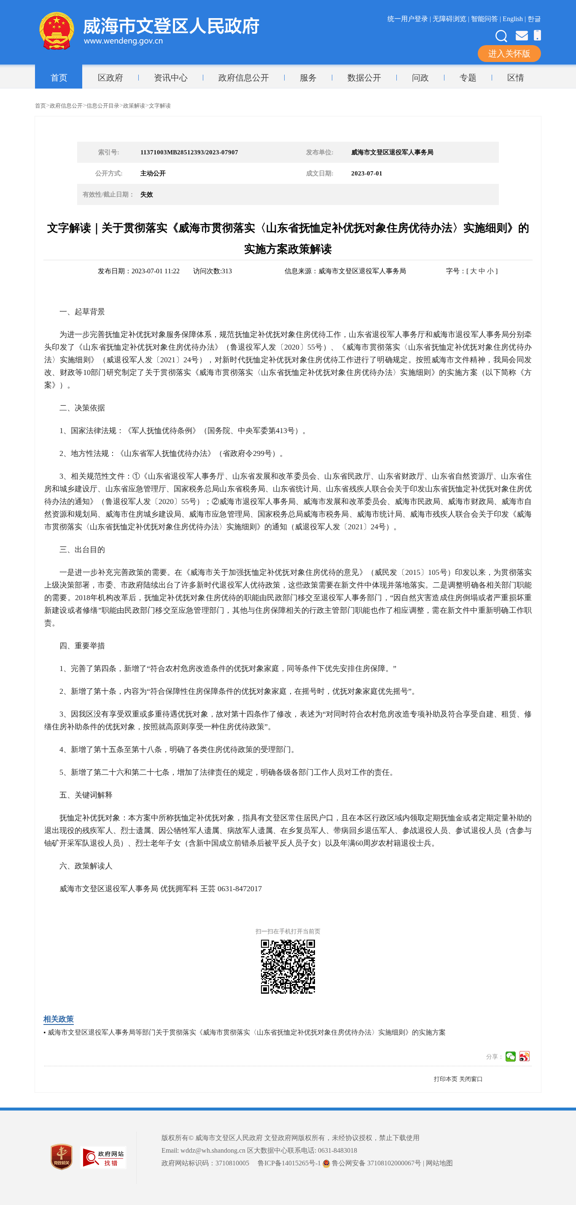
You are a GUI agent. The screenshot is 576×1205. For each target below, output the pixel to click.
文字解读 (160, 105)
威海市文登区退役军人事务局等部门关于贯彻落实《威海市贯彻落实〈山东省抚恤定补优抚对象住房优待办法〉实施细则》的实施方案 (247, 1032)
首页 (59, 78)
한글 (534, 18)
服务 (308, 78)
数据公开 (364, 78)
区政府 (110, 78)
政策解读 (134, 105)
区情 (515, 78)
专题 (468, 78)
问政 (420, 78)
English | (515, 18)
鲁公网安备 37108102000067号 (375, 1163)
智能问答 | (487, 18)
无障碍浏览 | (452, 18)
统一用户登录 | (410, 18)
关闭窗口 (471, 1079)
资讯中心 (171, 78)
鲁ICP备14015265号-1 (289, 1163)
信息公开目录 (102, 105)
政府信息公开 (243, 78)
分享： (495, 1057)
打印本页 (446, 1079)
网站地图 (439, 1163)
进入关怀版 (509, 53)
